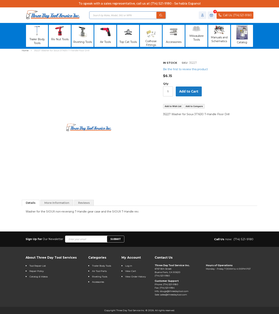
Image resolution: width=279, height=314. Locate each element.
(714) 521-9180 (243, 239)
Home (25, 50)
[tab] (30, 203)
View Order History (135, 276)
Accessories (98, 281)
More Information (56, 203)
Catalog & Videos (38, 276)
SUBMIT (115, 239)
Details (30, 203)
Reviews (84, 203)
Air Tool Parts (99, 271)
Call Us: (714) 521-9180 (237, 15)
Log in (128, 265)
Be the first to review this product (185, 69)
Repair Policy (36, 271)
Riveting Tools (99, 276)
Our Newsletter (44, 239)
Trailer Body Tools (101, 265)
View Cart (130, 271)
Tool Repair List (37, 265)
